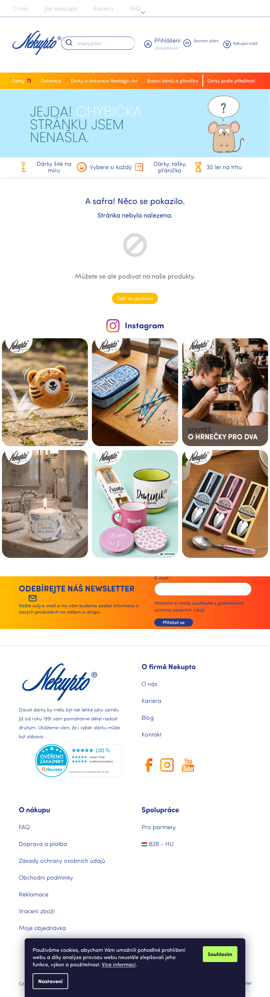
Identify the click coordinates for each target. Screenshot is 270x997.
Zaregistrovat (166, 47)
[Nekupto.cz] (59, 682)
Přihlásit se (174, 622)
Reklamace (33, 894)
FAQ (135, 8)
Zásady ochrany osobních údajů (62, 860)
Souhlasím (220, 954)
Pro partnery (159, 827)
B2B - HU (160, 844)
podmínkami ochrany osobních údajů (199, 606)
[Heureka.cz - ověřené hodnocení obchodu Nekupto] (78, 760)
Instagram (144, 325)
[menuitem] (23, 81)
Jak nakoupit (60, 8)
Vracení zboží (37, 911)
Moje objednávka (42, 928)
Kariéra (103, 8)
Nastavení (50, 981)
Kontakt (151, 734)
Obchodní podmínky (46, 877)
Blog (148, 717)
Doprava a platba (43, 844)
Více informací (119, 964)
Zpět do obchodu (135, 298)
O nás (20, 8)
